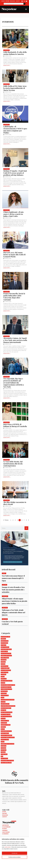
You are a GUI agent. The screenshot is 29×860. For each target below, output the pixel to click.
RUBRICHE (3, 727)
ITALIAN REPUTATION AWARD (7, 699)
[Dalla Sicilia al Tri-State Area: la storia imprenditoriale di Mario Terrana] (15, 76)
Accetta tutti (14, 853)
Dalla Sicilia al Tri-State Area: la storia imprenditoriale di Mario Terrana (15, 88)
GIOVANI (3, 682)
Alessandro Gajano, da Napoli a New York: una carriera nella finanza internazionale (15, 340)
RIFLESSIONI (4, 722)
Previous (6, 520)
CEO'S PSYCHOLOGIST (6, 653)
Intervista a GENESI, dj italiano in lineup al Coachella (15, 425)
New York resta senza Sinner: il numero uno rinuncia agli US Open (13, 578)
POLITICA (3, 718)
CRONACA (3, 661)
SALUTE (2, 729)
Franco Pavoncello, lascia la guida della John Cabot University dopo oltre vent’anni (14, 296)
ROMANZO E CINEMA (5, 724)
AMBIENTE (3, 638)
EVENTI (2, 676)
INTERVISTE (6, 50)
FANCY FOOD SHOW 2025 (6, 680)
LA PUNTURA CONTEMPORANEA (8, 706)
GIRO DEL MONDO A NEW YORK (8, 685)
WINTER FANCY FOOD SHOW (7, 760)
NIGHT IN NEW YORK (5, 714)
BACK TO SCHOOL (5, 647)
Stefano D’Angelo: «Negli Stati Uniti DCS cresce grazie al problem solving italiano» (15, 173)
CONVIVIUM (3, 659)
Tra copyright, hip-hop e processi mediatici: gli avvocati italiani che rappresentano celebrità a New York (13, 383)
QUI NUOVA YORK (5, 720)
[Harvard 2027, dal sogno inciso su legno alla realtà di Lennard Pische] (15, 240)
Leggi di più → (7, 65)
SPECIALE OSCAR (5, 739)
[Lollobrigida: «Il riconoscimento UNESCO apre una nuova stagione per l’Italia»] (15, 114)
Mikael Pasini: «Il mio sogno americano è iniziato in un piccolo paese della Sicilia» (14, 601)
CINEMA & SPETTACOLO (6, 655)
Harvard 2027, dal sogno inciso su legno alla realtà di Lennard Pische (14, 254)
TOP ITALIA (3, 750)
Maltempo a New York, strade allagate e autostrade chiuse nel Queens (13, 612)
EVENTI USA (3, 678)
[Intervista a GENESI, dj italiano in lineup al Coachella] (15, 411)
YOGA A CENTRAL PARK (6, 762)
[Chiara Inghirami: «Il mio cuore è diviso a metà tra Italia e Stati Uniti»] (15, 199)
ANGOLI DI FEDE (4, 640)
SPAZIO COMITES (5, 733)
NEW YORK (3, 710)
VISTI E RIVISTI (4, 758)
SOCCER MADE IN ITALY (6, 731)
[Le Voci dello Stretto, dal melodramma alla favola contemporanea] (15, 450)
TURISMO (3, 752)
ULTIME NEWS (4, 754)
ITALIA (2, 697)
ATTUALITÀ (3, 645)
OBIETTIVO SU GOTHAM (6, 716)
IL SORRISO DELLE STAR (6, 689)
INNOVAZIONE (4, 691)
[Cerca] (24, 4)
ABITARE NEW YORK (5, 636)
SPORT (2, 741)
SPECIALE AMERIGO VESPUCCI (7, 737)
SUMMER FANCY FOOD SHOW (7, 743)
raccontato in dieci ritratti (14, 503)
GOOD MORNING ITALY (6, 687)
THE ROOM (3, 748)
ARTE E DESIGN (4, 643)
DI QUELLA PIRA (4, 672)
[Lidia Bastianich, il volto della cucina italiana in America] (15, 38)
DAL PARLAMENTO (5, 668)
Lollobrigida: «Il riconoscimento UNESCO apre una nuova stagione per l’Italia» (15, 130)
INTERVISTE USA (4, 695)
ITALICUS (3, 701)
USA (2, 756)
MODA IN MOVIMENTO (6, 708)
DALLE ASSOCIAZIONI (6, 670)
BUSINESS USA (4, 651)
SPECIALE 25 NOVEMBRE (6, 735)
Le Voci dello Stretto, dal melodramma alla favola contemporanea (13, 464)
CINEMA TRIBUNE (5, 657)
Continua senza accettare (14, 857)
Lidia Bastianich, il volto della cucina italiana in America (15, 53)
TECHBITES (3, 745)
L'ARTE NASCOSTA (5, 703)
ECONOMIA (3, 674)
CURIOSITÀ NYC (4, 666)
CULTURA (3, 664)
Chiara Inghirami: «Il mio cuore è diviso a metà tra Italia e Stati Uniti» (13, 214)
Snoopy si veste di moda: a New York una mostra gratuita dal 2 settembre (13, 589)
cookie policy (7, 847)
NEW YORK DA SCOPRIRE (6, 712)
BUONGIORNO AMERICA (6, 649)
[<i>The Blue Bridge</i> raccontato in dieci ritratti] (15, 489)
